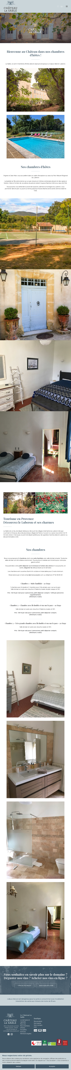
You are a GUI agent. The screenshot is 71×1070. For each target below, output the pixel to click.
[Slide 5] (39, 514)
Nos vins (23, 1026)
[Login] (57, 6)
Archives (23, 1034)
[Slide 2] (34, 514)
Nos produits (38, 1024)
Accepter (52, 1066)
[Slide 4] (37, 514)
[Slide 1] (32, 514)
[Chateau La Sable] (10, 6)
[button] (66, 6)
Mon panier (37, 1026)
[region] (35, 1061)
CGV (35, 1030)
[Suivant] (65, 508)
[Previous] (5, 508)
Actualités (23, 1032)
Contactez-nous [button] (24, 988)
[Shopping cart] (61, 6)
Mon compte (38, 1028)
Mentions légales (25, 1036)
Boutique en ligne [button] (46, 988)
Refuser (18, 1066)
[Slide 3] (35, 514)
